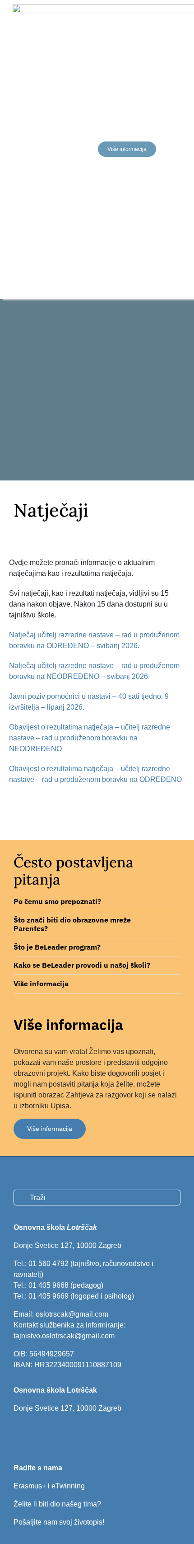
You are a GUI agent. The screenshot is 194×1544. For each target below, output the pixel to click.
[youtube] (47, 1434)
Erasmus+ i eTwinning (49, 1486)
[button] (97, 902)
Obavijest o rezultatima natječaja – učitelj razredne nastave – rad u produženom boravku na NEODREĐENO (89, 738)
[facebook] (17, 1434)
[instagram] (32, 1434)
